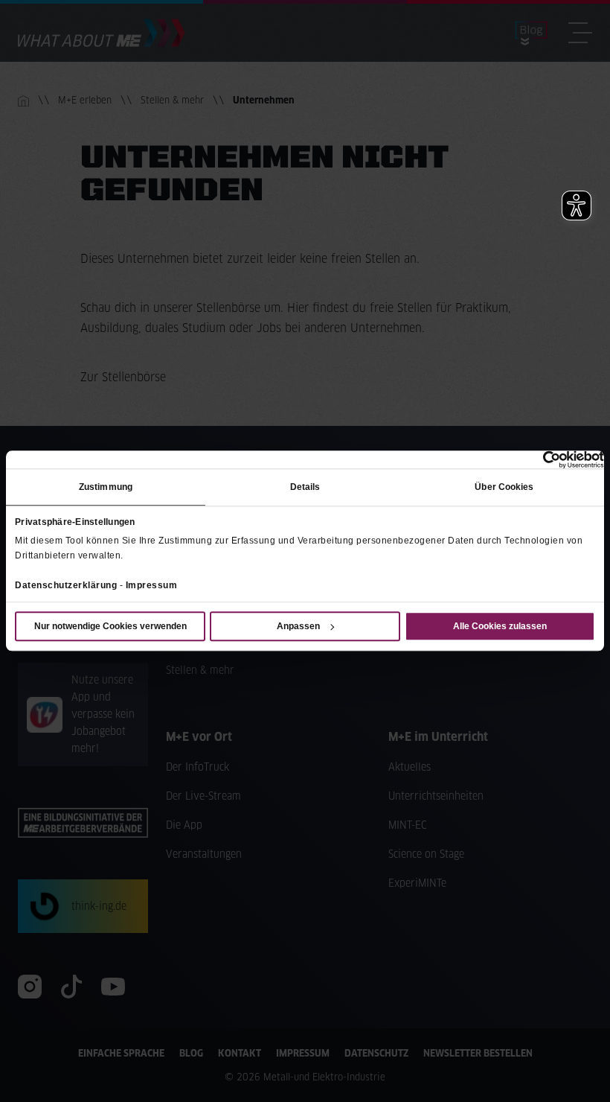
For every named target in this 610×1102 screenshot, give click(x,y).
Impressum (152, 585)
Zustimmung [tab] (105, 487)
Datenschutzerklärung (66, 585)
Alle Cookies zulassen (500, 627)
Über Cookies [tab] (504, 487)
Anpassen (298, 627)
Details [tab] (305, 487)
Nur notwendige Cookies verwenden (110, 627)
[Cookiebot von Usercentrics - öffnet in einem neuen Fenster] (539, 459)
